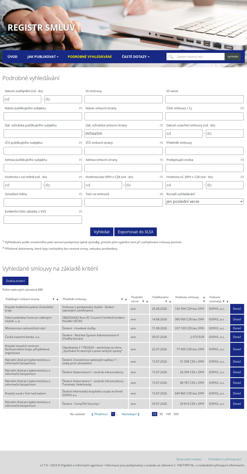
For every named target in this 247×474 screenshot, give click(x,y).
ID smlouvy (94, 91)
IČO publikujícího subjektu (43, 142)
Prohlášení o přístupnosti (224, 459)
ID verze (172, 91)
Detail (237, 308)
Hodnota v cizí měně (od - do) (43, 177)
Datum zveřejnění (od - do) (24, 91)
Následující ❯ (131, 414)
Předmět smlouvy (179, 142)
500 (176, 414)
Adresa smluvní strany (124, 160)
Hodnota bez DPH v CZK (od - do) (124, 177)
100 (168, 414)
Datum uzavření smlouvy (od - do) (190, 125)
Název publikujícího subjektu (43, 108)
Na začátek (77, 414)
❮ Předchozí (99, 414)
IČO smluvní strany (124, 142)
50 (161, 414)
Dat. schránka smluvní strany (124, 125)
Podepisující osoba (205, 160)
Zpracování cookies (189, 459)
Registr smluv (41, 27)
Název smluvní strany (101, 108)
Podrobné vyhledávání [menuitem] (90, 56)
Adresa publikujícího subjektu (43, 160)
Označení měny (43, 194)
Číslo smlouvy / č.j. (205, 108)
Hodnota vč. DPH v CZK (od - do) (205, 177)
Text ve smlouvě (124, 194)
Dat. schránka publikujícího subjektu (31, 125)
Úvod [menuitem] (12, 56)
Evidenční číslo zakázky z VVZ (43, 211)
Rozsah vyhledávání (180, 194)
